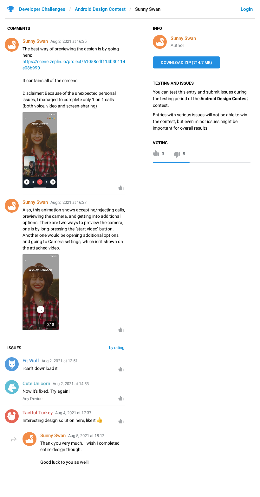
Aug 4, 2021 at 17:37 (73, 412)
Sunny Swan (183, 38)
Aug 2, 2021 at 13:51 (60, 360)
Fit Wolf (31, 361)
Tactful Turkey (38, 413)
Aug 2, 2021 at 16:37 (68, 202)
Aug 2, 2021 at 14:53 (71, 383)
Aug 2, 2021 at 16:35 (68, 41)
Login (247, 9)
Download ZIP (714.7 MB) (186, 62)
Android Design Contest (100, 9)
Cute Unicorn (36, 383)
